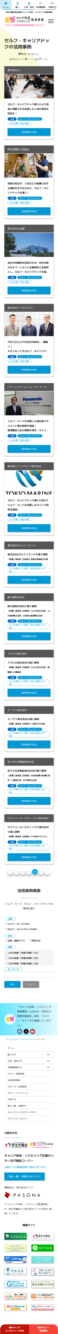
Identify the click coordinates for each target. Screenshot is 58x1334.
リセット (31, 984)
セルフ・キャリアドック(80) (22, 929)
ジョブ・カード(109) (18, 923)
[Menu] (49, 21)
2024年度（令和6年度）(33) (23, 958)
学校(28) (36, 940)
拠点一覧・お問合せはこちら (24, 1176)
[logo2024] (24, 21)
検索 (12, 984)
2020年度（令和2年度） (19, 123)
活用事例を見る (29, 132)
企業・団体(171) (16, 940)
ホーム (9, 1039)
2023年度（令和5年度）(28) (23, 963)
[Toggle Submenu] (48, 1054)
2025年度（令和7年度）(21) (23, 952)
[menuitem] (49, 21)
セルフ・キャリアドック (29, 119)
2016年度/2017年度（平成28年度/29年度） (27, 570)
